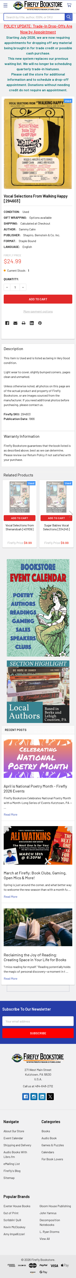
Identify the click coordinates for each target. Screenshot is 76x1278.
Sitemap (9, 1178)
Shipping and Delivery (17, 1145)
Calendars (48, 1152)
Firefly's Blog (12, 1171)
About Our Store (14, 1131)
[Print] (23, 323)
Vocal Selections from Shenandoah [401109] (19, 527)
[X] (50, 1096)
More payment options (38, 311)
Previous (5, 514)
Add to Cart (19, 518)
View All (45, 1238)
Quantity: (11, 279)
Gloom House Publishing (55, 1206)
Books (46, 1131)
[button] (38, 608)
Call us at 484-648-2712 (38, 1086)
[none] (38, 144)
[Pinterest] (39, 323)
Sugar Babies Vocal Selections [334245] (56, 527)
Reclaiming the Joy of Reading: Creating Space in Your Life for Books (35, 957)
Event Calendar (13, 1138)
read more (10, 814)
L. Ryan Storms (49, 1231)
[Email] (15, 323)
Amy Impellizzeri (14, 1234)
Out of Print (11, 1213)
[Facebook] (7, 323)
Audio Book (49, 1138)
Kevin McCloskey (14, 1227)
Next (71, 514)
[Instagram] (33, 1096)
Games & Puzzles (53, 1145)
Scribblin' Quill (12, 1220)
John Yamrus (48, 1213)
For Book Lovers (52, 1159)
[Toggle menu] (5, 5)
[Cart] (70, 5)
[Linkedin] (31, 323)
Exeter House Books (17, 1206)
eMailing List (12, 1164)
